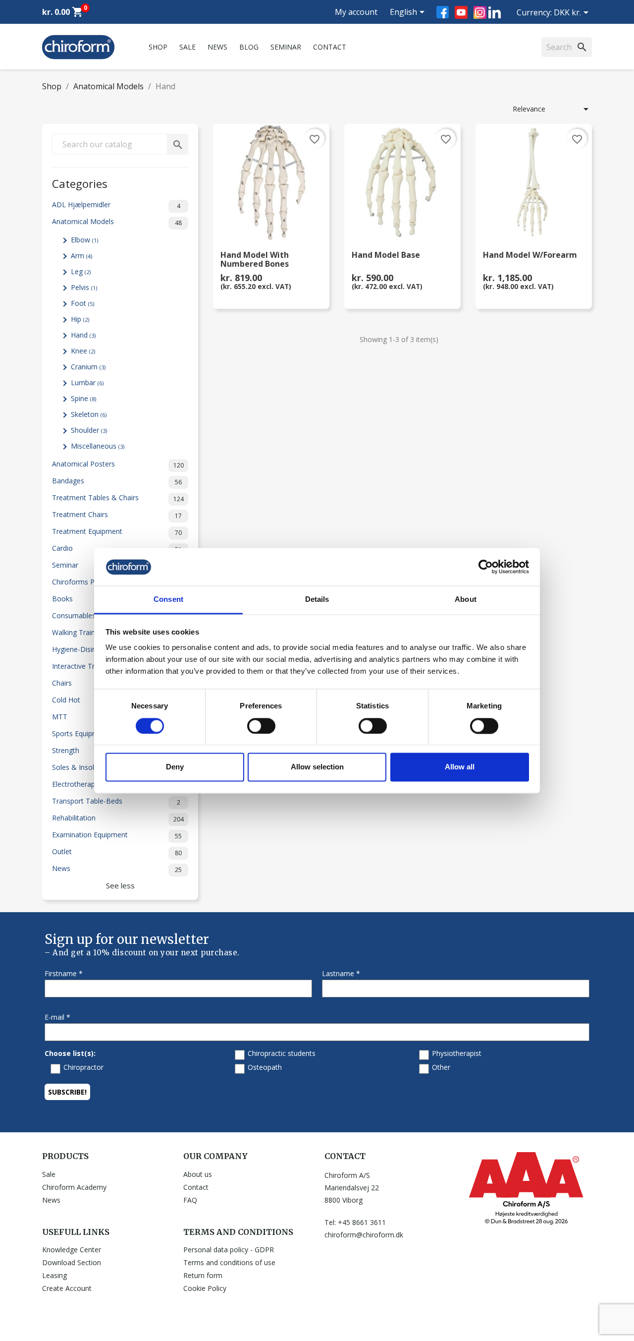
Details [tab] (317, 599)
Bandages (117, 481)
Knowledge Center (71, 1249)
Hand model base (386, 255)
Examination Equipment (117, 835)
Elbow (84, 239)
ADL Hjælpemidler (116, 205)
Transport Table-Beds (116, 801)
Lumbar (87, 382)
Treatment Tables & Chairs (118, 498)
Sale (187, 47)
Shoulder (89, 430)
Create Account (67, 1288)
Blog (249, 47)
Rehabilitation (118, 818)
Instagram (480, 12)
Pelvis (84, 287)
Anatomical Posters (118, 464)
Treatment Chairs (117, 515)
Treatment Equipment (117, 531)
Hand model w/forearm (530, 255)
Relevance (552, 109)
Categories (79, 182)
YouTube (461, 12)
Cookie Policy (204, 1288)
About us (197, 1174)
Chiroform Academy (74, 1187)
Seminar (285, 47)
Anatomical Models (117, 222)
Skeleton (88, 414)
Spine (83, 398)
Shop (158, 47)
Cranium (88, 366)
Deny (175, 767)
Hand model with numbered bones (254, 260)
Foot (82, 303)
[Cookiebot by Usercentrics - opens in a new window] (485, 566)
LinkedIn (494, 12)
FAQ (190, 1200)
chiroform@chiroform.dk (363, 1234)
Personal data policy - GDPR (228, 1249)
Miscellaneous (97, 446)
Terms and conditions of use (229, 1262)
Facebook (442, 12)
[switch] (261, 726)
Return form (202, 1275)
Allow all (460, 767)
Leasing (54, 1275)
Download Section (71, 1262)
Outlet (117, 852)
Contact (329, 47)
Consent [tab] (168, 599)
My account (356, 11)
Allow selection (317, 767)
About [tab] (465, 599)
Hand (83, 335)
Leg (81, 271)
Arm (81, 255)
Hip (80, 319)
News (217, 47)
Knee (83, 350)
